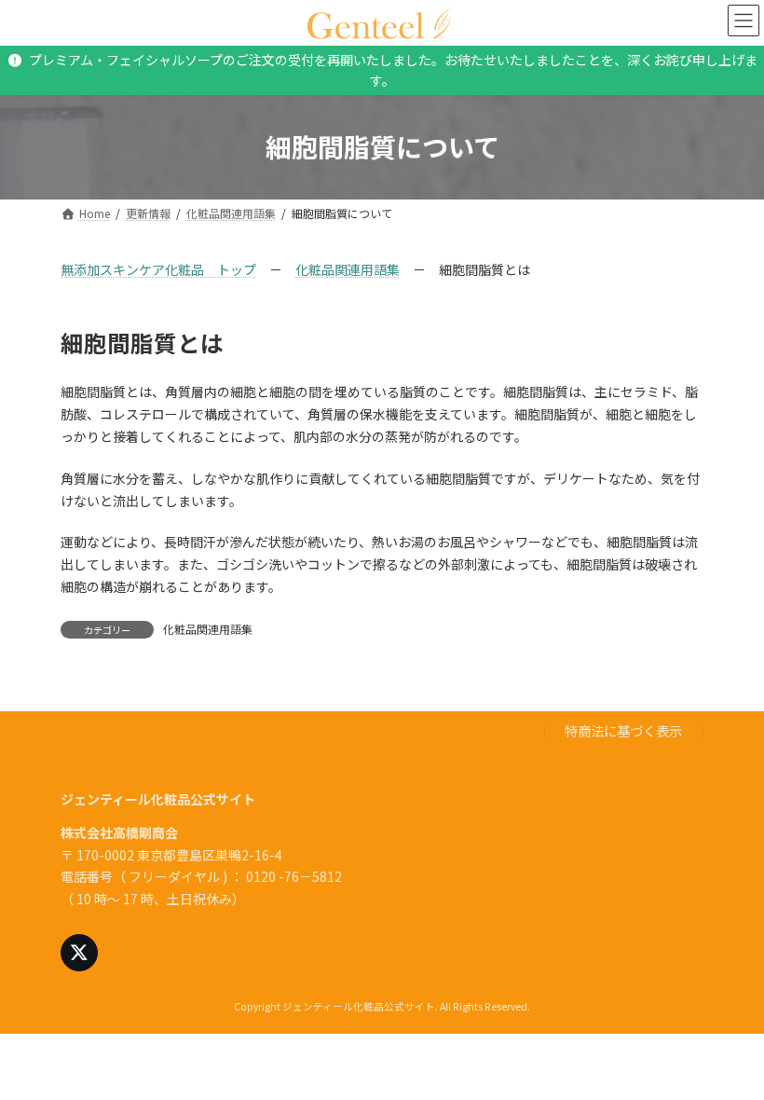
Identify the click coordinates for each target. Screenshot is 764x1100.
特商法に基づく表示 (623, 730)
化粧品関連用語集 (347, 269)
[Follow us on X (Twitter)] (79, 952)
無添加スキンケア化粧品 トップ (158, 269)
